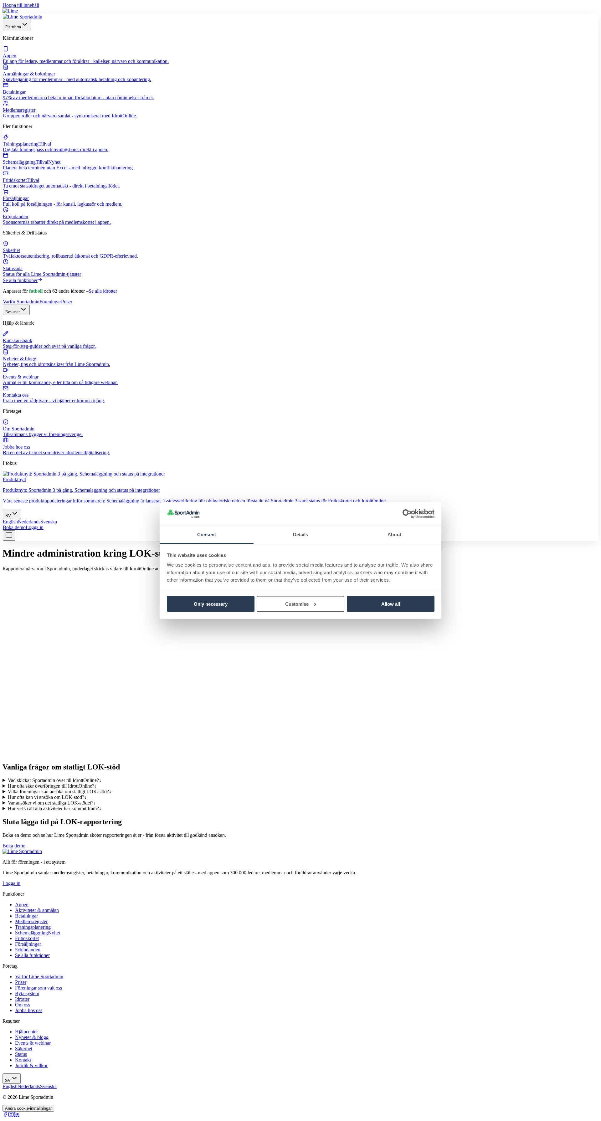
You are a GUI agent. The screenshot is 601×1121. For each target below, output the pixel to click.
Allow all (390, 603)
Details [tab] (300, 534)
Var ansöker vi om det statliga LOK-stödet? (52, 802)
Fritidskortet (27, 938)
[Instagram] (11, 1115)
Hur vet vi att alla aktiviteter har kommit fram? (54, 808)
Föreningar (50, 301)
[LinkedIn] (16, 1115)
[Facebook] (5, 1115)
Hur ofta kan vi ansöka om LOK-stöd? (47, 797)
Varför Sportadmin (21, 301)
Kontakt (23, 1059)
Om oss (22, 1004)
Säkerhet (23, 1048)
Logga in (35, 527)
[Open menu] (9, 535)
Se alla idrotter (103, 291)
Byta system (27, 993)
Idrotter (22, 999)
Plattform (13, 26)
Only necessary (211, 603)
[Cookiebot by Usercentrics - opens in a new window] (407, 514)
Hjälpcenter (26, 1031)
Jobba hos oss (28, 1010)
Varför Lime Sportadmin (39, 976)
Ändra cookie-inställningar (28, 1108)
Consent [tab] (206, 534)
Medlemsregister (31, 921)
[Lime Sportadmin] (22, 16)
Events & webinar (33, 1043)
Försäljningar (28, 944)
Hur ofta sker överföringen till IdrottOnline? (52, 786)
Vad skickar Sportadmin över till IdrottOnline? (54, 780)
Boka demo (14, 527)
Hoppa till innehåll (21, 5)
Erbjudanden (27, 949)
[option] (10, 521)
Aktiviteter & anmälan (37, 910)
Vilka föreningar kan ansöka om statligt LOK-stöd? (59, 791)
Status (21, 1054)
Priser (66, 301)
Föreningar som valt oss (38, 987)
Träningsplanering (33, 927)
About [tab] (394, 534)
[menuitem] (300, 55)
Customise (297, 603)
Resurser (12, 311)
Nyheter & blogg (32, 1037)
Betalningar (26, 915)
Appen (21, 904)
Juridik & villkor (31, 1065)
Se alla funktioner (20, 280)
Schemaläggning (37, 932)
